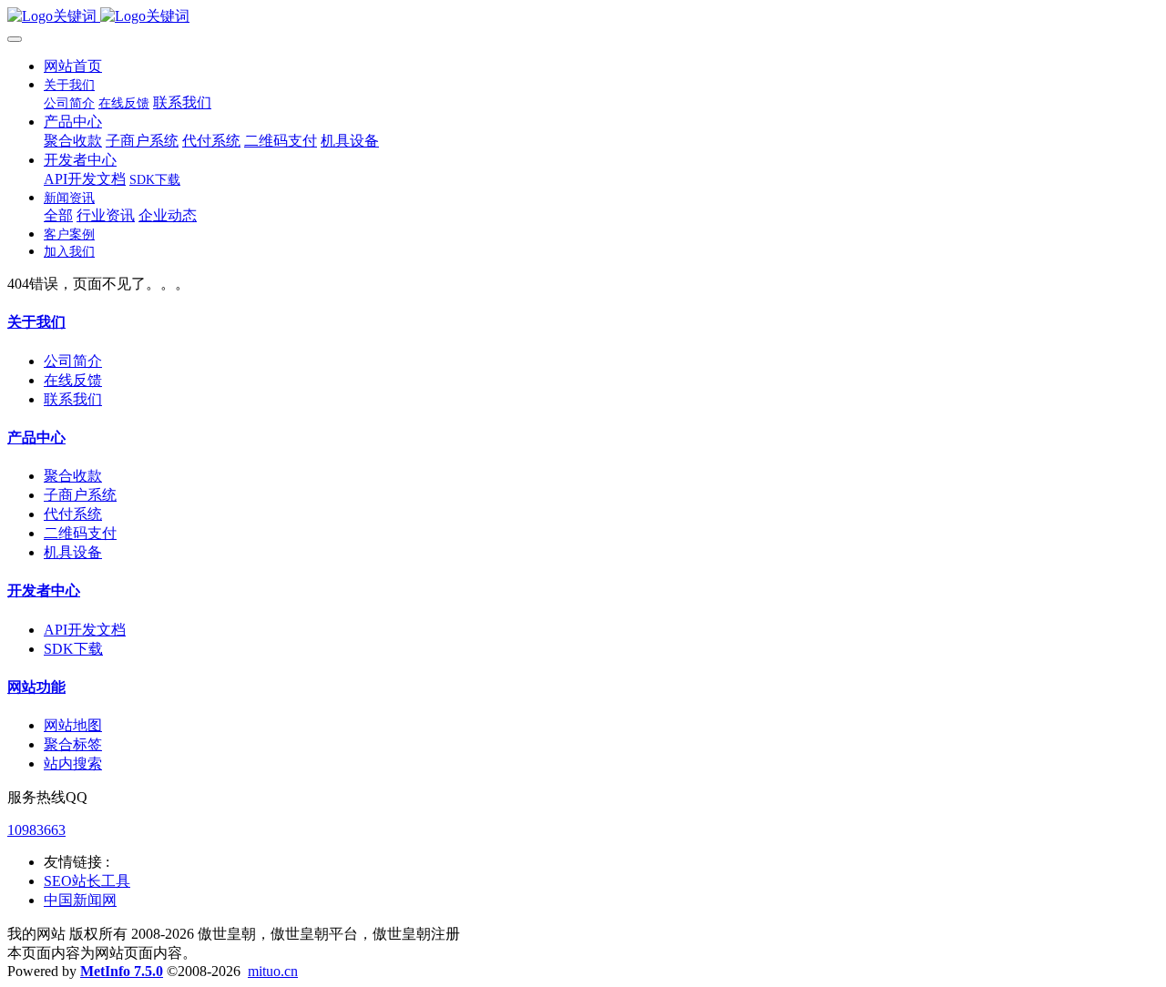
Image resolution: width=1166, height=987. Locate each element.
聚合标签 (73, 744)
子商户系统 (80, 495)
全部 (58, 215)
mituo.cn (273, 971)
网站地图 (73, 725)
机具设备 (73, 552)
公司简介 (73, 361)
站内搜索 (73, 763)
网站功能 (36, 687)
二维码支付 (80, 533)
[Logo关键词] (583, 16)
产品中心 (36, 437)
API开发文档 (85, 629)
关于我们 (36, 322)
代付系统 (73, 514)
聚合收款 (73, 475)
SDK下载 (73, 648)
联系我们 (73, 399)
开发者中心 (43, 590)
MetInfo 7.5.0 (121, 971)
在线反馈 (73, 380)
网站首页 (73, 66)
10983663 (36, 830)
